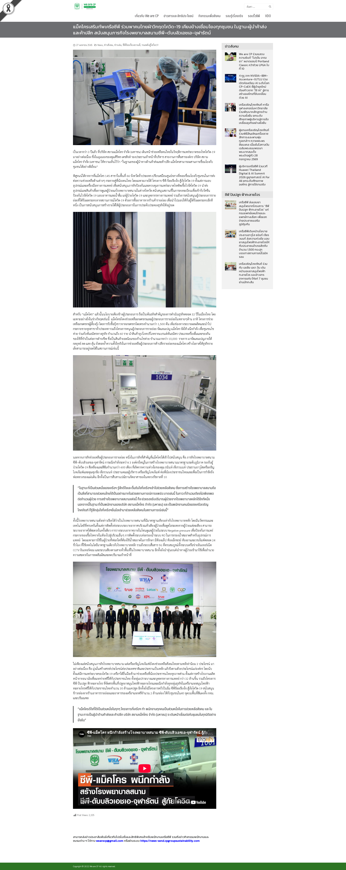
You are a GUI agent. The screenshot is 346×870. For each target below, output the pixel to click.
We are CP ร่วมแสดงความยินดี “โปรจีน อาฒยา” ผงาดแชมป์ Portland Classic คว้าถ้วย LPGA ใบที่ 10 (254, 61)
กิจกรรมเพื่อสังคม (209, 16)
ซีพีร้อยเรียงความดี (131, 44)
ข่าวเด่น (117, 44)
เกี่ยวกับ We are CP (147, 16)
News (100, 44)
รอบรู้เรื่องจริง (234, 16)
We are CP (94, 866)
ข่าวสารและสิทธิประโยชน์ (178, 16)
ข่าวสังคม (108, 44)
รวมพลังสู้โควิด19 (150, 44)
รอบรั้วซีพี (254, 16)
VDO (268, 16)
